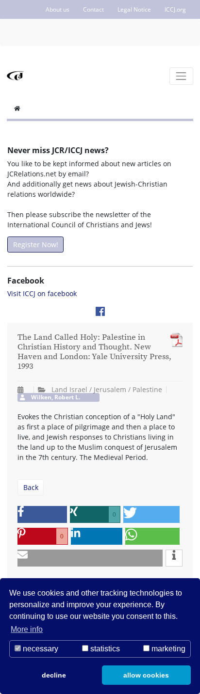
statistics (104, 649)
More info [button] (27, 629)
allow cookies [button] (146, 675)
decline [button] (54, 675)
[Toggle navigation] (181, 75)
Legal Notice (134, 9)
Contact (93, 9)
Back (30, 487)
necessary (39, 649)
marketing (167, 649)
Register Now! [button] (35, 244)
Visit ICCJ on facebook (42, 293)
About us (57, 9)
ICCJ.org (175, 9)
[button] (42, 514)
